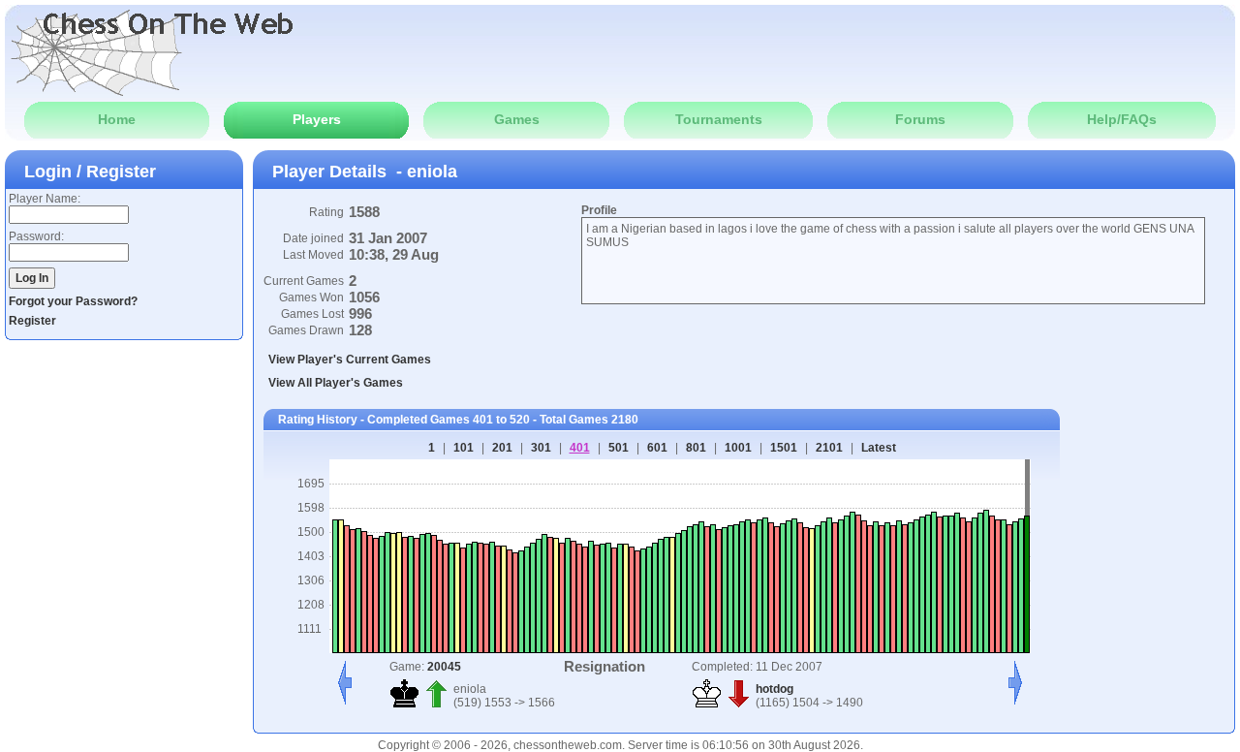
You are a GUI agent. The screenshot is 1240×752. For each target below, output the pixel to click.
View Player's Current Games (349, 359)
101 (463, 447)
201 (502, 447)
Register (32, 321)
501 (618, 447)
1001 (738, 447)
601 (657, 447)
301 (541, 447)
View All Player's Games (335, 383)
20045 (444, 667)
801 (696, 447)
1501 (783, 447)
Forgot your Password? (73, 301)
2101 (829, 447)
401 (580, 447)
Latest (878, 447)
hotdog (774, 689)
